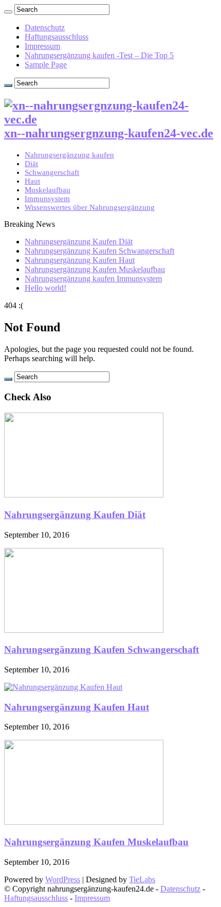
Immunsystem (47, 198)
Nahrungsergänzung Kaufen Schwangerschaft (99, 250)
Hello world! (45, 287)
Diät (31, 163)
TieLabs (142, 879)
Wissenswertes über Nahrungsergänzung (90, 207)
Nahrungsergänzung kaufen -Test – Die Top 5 (99, 55)
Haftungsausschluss (56, 36)
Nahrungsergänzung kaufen (69, 155)
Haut (32, 181)
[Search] (8, 11)
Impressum (42, 46)
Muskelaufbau (47, 190)
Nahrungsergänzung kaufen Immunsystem (93, 278)
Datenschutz (45, 27)
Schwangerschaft (52, 172)
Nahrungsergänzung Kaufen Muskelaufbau (95, 269)
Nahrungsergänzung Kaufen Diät (79, 241)
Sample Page (46, 64)
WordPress (62, 879)
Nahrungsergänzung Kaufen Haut (80, 260)
